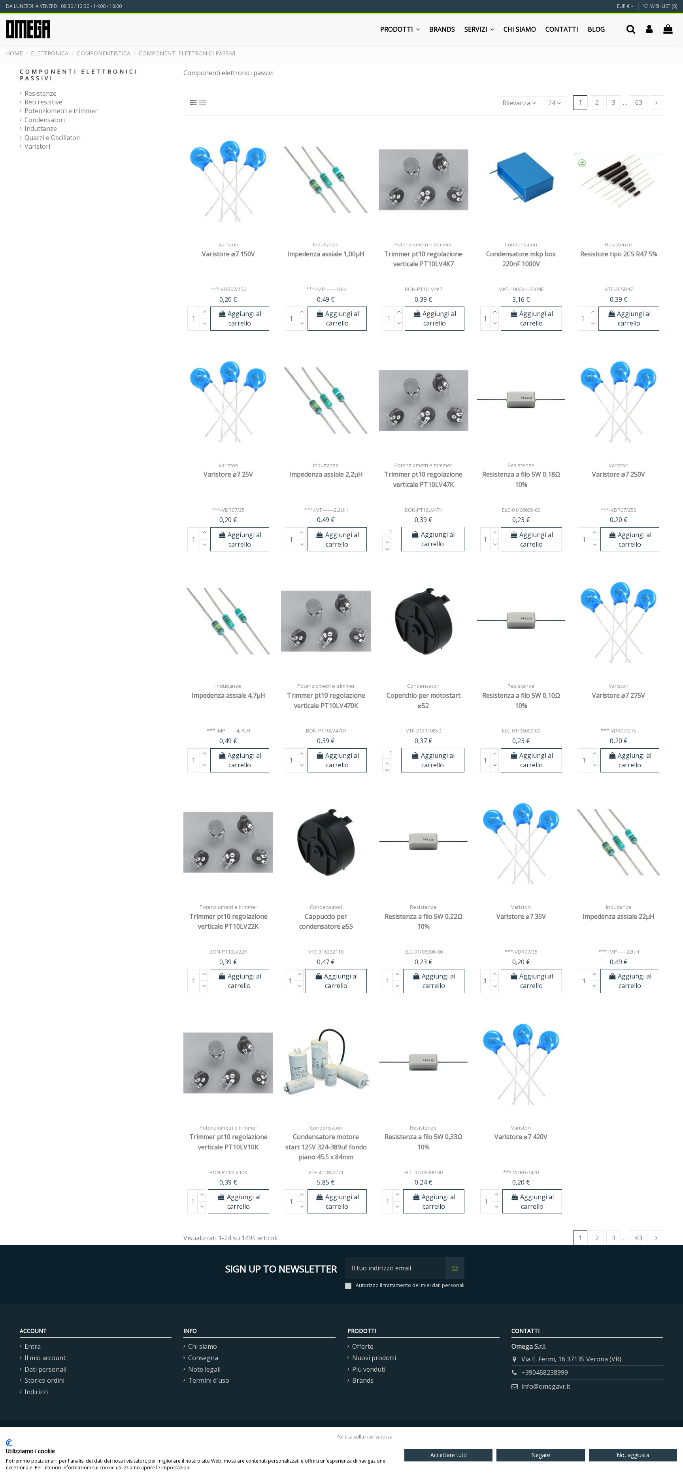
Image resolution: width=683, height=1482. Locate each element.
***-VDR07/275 (618, 730)
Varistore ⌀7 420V (520, 1136)
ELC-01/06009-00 (423, 1172)
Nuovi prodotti (374, 1357)
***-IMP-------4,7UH (228, 730)
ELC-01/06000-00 (521, 730)
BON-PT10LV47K (423, 509)
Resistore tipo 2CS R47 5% (618, 254)
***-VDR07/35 (521, 951)
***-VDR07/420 (521, 1172)
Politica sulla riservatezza (364, 1436)
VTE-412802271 (325, 1172)
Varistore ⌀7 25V (228, 474)
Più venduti (368, 1369)
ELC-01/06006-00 (423, 951)
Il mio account (45, 1357)
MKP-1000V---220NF (520, 289)
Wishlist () (663, 6)
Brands (363, 1380)
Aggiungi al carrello (244, 318)
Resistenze (41, 93)
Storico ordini (44, 1380)
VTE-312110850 (423, 730)
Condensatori (45, 119)
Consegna (203, 1357)
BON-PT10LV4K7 (423, 289)
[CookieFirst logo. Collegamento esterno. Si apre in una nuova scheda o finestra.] (9, 1442)
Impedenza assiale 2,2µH (326, 474)
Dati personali (45, 1369)
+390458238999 (544, 1372)
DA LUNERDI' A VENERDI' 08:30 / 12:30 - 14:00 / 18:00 (64, 6)
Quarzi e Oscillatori (53, 137)
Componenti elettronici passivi (79, 75)
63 (638, 102)
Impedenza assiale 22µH (619, 916)
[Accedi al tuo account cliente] (649, 29)
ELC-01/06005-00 (521, 509)
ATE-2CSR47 (619, 289)
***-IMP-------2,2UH (326, 509)
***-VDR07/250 (618, 509)
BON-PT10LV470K (326, 730)
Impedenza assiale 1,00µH (325, 254)
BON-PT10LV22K (228, 951)
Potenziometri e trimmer (61, 110)
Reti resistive (43, 102)
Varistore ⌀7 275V (618, 695)
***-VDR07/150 (228, 289)
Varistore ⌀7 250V (618, 474)
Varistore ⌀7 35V (521, 916)
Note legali (204, 1369)
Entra (33, 1346)
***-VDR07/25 (228, 509)
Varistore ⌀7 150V (228, 254)
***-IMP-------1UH (326, 289)
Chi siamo (202, 1346)
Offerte (363, 1346)
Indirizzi (36, 1391)
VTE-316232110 (325, 951)
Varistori (37, 146)
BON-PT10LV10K (228, 1172)
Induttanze (41, 128)
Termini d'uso (208, 1380)
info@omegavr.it (545, 1386)
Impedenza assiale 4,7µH (228, 695)
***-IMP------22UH (618, 951)
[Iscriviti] (454, 1268)
